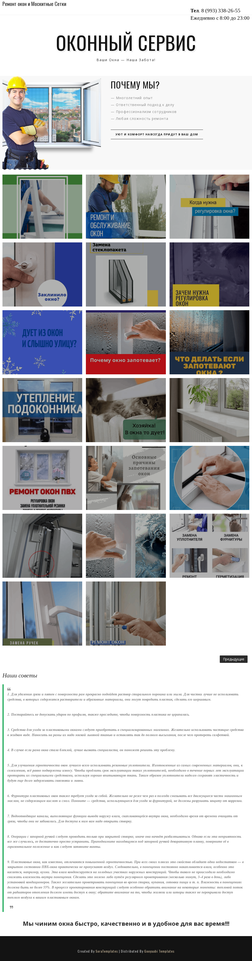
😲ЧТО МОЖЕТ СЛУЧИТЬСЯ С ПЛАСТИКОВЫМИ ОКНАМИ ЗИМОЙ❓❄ (42, 206)
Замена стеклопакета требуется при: (125, 274)
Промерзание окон (126, 545)
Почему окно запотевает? (125, 342)
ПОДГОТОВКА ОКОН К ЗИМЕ (42, 478)
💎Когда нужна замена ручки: (42, 613)
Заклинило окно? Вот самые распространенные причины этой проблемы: (42, 274)
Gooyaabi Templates (159, 951)
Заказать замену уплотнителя (209, 478)
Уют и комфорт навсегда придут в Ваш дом (157, 134)
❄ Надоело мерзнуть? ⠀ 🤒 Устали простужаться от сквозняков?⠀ (42, 342)
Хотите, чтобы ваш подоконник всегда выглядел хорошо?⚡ (209, 410)
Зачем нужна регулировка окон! (209, 274)
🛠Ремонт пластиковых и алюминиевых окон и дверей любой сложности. (126, 613)
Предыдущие (233, 659)
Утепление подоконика (42, 410)
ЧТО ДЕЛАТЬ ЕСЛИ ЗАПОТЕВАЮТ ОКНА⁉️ (209, 342)
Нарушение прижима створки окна (42, 546)
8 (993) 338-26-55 (220, 11)
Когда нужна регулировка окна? (209, 207)
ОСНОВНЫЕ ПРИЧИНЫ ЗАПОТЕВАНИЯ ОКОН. (126, 478)
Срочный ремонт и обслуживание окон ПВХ (126, 206)
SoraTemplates (106, 951)
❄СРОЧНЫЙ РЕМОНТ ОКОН (125, 410)
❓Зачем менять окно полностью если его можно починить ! (209, 545)
